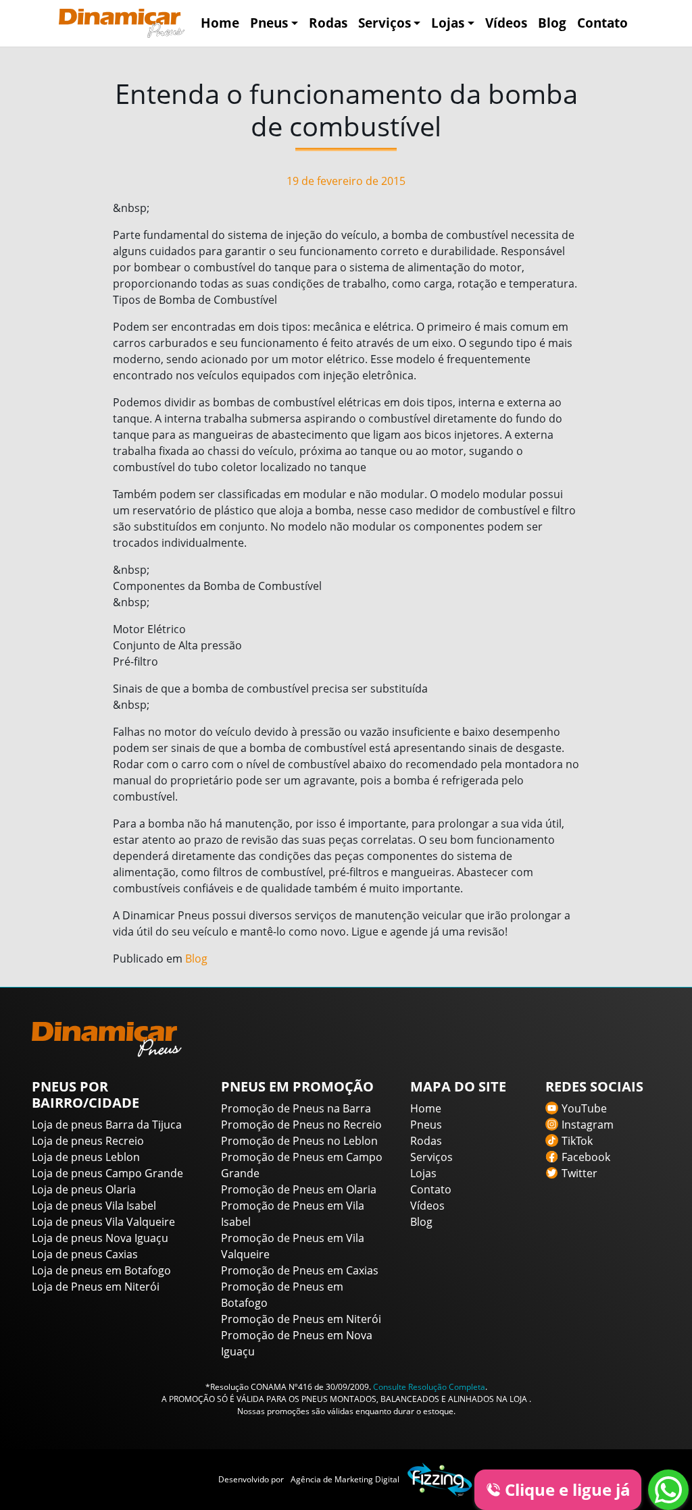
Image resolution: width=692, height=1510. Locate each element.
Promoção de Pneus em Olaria (298, 1189)
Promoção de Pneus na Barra (296, 1108)
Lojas (447, 23)
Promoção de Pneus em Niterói (301, 1319)
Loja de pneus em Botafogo (101, 1270)
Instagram (588, 1124)
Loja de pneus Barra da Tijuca (107, 1124)
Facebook (586, 1157)
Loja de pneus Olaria (84, 1189)
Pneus (269, 23)
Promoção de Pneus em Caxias (299, 1270)
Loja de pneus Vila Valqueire (103, 1221)
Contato (602, 23)
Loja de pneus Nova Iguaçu (100, 1238)
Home (220, 23)
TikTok (577, 1140)
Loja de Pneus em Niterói (95, 1286)
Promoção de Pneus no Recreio (301, 1124)
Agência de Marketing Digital (345, 1479)
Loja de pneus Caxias (85, 1254)
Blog (552, 23)
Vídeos (506, 23)
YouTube (584, 1108)
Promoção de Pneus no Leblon (299, 1140)
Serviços (384, 23)
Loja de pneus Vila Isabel (94, 1205)
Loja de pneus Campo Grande (107, 1173)
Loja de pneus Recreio (88, 1140)
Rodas (328, 23)
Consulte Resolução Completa (429, 1387)
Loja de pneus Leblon (86, 1157)
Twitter (579, 1173)
